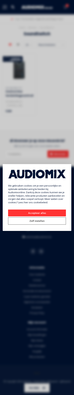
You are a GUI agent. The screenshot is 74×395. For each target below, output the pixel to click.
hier (26, 202)
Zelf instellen (37, 220)
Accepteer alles (37, 213)
